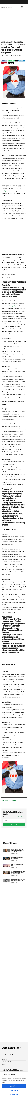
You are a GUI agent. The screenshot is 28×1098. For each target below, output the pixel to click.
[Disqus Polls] (14, 944)
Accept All (14, 1086)
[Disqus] (14, 984)
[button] (22, 7)
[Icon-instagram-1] (7, 1054)
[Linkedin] (10, 1054)
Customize (14, 1090)
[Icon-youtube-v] (12, 1054)
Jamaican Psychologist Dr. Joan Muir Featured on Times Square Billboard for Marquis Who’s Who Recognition (17, 850)
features (12, 800)
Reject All (14, 1095)
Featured (4, 800)
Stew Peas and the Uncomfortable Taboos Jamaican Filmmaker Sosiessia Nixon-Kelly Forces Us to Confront (18, 872)
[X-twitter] (5, 1054)
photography (12, 306)
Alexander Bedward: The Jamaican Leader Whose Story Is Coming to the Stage (18, 880)
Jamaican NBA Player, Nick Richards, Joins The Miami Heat (17, 858)
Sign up (14, 824)
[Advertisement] (14, 24)
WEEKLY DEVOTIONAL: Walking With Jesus (17, 865)
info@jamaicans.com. (8, 191)
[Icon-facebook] (2, 1054)
